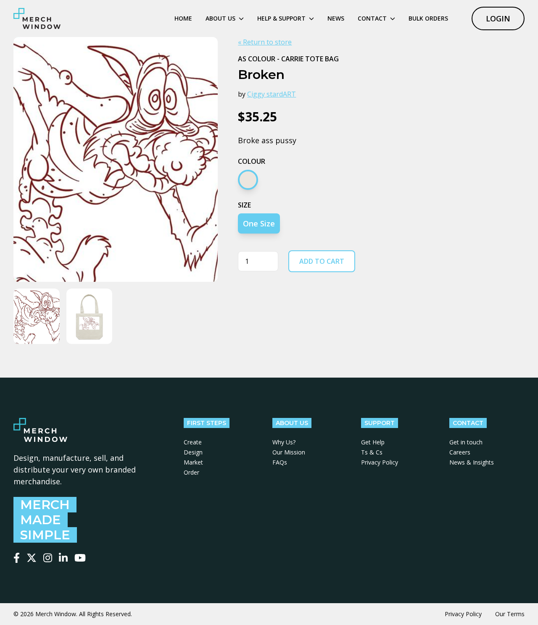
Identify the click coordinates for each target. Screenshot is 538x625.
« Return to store (265, 42)
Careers (459, 452)
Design (193, 452)
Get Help (373, 442)
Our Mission (288, 452)
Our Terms (510, 614)
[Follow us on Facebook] (16, 558)
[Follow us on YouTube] (80, 558)
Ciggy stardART (271, 94)
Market (193, 462)
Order (191, 472)
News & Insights (471, 462)
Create (193, 442)
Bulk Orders (428, 18)
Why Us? (283, 442)
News (335, 18)
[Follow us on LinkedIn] (63, 558)
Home (183, 18)
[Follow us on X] (31, 558)
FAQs (279, 462)
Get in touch (466, 442)
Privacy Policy (379, 462)
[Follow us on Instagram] (47, 558)
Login (498, 18)
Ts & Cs (371, 452)
